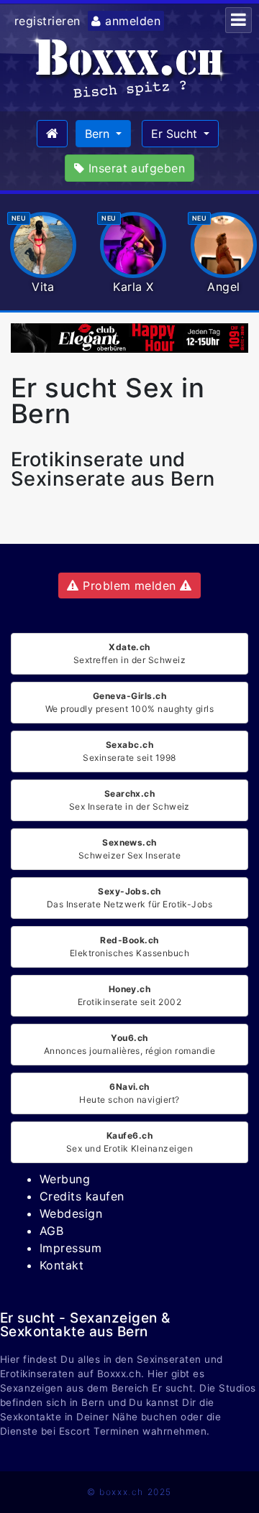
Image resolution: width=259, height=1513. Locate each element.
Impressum (70, 1248)
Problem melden (130, 585)
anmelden (130, 21)
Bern (99, 133)
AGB (51, 1230)
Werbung (65, 1179)
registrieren (47, 21)
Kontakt (61, 1265)
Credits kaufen (82, 1196)
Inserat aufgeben (134, 168)
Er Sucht (176, 133)
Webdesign (71, 1213)
